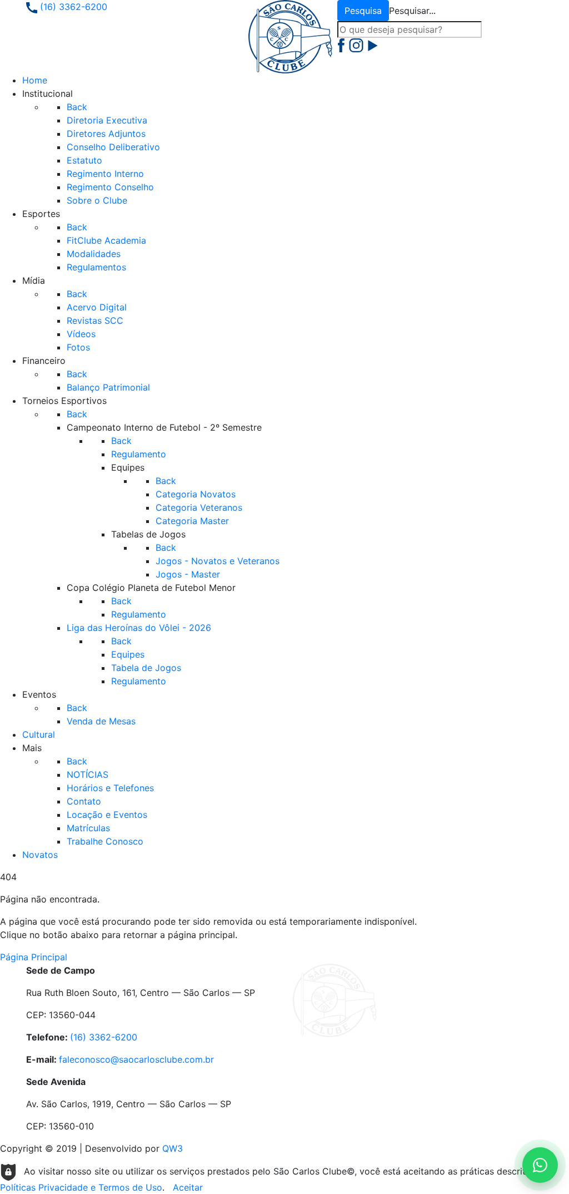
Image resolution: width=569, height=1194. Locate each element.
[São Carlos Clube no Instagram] (357, 44)
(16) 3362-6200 (72, 6)
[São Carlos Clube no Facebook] (342, 44)
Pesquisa (363, 10)
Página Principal (33, 957)
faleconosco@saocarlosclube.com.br (136, 1059)
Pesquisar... (412, 10)
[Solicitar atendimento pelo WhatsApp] (540, 1165)
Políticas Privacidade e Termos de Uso (81, 1187)
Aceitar (188, 1187)
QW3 (172, 1148)
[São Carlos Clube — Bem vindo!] (290, 35)
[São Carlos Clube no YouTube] (372, 44)
